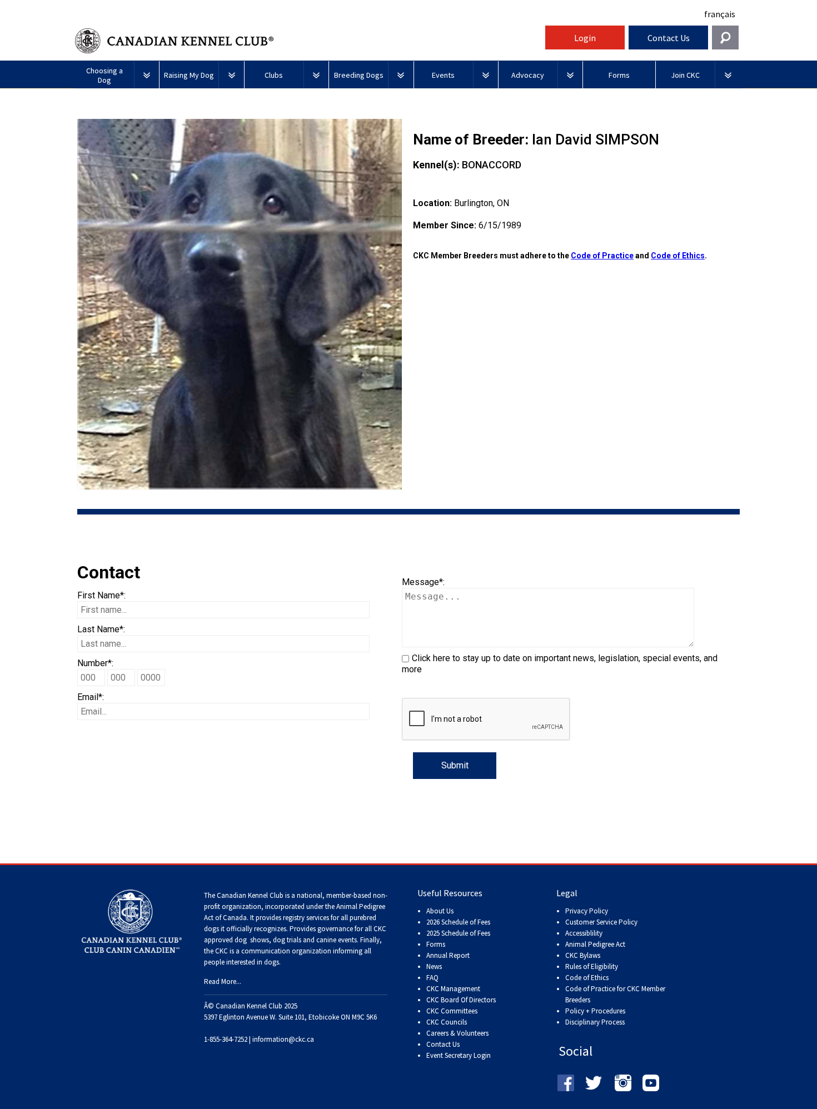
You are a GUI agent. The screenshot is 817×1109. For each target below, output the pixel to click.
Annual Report (448, 955)
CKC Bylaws (582, 955)
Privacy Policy (586, 911)
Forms (435, 944)
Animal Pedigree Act (595, 944)
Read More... (222, 981)
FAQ (432, 977)
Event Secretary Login (458, 1055)
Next (418, 304)
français (719, 13)
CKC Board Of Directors (461, 1000)
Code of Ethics (678, 255)
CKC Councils (446, 1022)
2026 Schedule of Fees (458, 922)
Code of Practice (602, 255)
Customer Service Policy (601, 922)
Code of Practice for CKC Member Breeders (615, 994)
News (434, 966)
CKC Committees (451, 1011)
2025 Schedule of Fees (458, 933)
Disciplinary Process (595, 1022)
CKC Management (453, 988)
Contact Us (668, 37)
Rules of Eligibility (591, 966)
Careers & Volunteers (457, 1033)
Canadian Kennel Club (308, 41)
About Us (440, 911)
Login (585, 37)
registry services (305, 917)
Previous (60, 304)
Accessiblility (583, 933)
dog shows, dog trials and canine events (296, 940)
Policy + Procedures (595, 1011)
